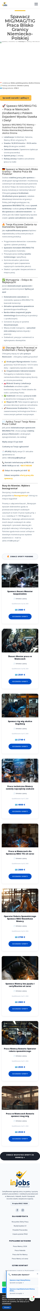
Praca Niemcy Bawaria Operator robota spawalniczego (20, 1049)
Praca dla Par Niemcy (20, 1254)
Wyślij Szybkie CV (20, 1226)
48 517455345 (26, 465)
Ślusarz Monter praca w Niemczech (20, 657)
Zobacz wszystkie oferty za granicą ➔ (20, 1156)
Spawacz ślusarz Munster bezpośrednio (20, 592)
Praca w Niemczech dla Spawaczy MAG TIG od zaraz (20, 852)
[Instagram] (23, 1210)
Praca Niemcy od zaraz (20, 1258)
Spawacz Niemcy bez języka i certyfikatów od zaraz (20, 984)
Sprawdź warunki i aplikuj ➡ (16, 98)
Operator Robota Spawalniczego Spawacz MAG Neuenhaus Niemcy (20, 919)
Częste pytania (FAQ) (20, 1234)
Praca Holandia (20, 1250)
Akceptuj (6, 1307)
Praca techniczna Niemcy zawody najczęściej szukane (20, 787)
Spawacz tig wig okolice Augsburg (20, 722)
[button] (32, 1298)
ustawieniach (6, 1303)
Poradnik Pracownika (20, 1230)
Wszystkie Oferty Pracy (20, 1222)
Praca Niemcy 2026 (20, 1246)
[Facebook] (17, 1210)
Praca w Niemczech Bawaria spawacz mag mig (20, 1114)
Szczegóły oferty (20, 616)
